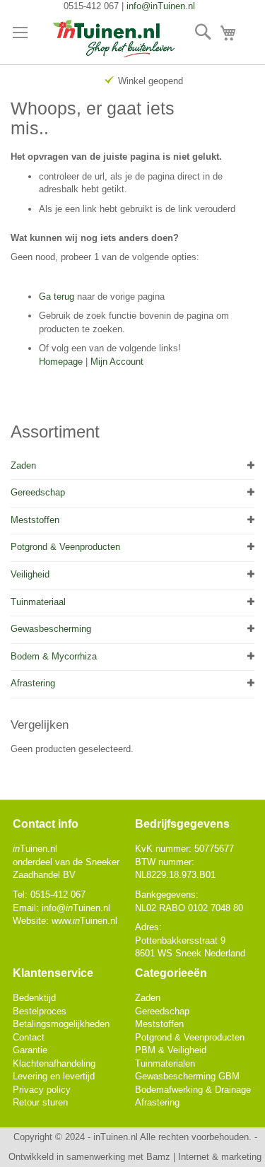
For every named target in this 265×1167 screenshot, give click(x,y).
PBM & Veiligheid (170, 1050)
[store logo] (114, 39)
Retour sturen (40, 1102)
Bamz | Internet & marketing (203, 1156)
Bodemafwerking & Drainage (193, 1089)
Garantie (30, 1050)
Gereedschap (38, 492)
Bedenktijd (34, 997)
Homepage (61, 361)
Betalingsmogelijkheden (61, 1024)
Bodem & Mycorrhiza (54, 656)
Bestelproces (39, 1011)
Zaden (23, 465)
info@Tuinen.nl (76, 908)
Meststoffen (35, 520)
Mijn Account (116, 361)
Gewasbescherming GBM (187, 1076)
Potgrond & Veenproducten (65, 546)
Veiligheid (30, 574)
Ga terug (56, 296)
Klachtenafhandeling (54, 1063)
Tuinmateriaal (38, 602)
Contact (29, 1037)
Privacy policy (42, 1089)
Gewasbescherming (51, 628)
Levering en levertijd (54, 1076)
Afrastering (33, 683)
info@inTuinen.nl (160, 6)
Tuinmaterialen (165, 1063)
